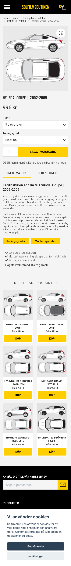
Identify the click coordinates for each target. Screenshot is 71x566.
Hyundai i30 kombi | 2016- (18, 326)
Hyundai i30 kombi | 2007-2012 (52, 383)
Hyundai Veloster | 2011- (52, 326)
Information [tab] (17, 173)
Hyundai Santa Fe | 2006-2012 (18, 439)
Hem (5, 18)
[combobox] (35, 125)
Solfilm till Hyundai (16, 20)
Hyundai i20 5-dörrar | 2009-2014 (18, 383)
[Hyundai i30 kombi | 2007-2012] (52, 361)
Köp (18, 338)
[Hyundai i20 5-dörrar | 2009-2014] (18, 361)
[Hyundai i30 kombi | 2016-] (18, 305)
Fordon (15, 18)
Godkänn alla (35, 546)
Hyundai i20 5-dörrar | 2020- (52, 439)
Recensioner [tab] (47, 173)
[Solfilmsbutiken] (35, 6)
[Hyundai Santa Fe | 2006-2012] (18, 418)
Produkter (11, 503)
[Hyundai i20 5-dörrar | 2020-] (52, 418)
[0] (64, 8)
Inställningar (36, 556)
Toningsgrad (11, 133)
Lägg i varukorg (43, 152)
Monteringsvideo (45, 241)
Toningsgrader (16, 241)
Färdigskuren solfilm (34, 18)
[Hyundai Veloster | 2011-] (52, 305)
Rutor (6, 118)
